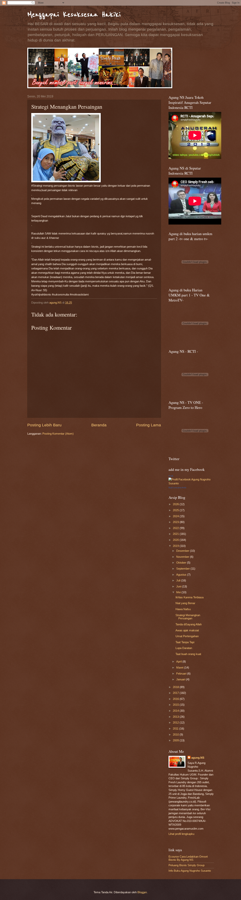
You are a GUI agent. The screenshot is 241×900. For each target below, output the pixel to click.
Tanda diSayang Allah (188, 624)
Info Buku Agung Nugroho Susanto (190, 870)
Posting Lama (148, 425)
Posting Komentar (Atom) (58, 433)
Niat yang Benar (185, 603)
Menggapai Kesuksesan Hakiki (74, 14)
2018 (176, 687)
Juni (179, 586)
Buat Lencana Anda (177, 487)
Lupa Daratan (183, 648)
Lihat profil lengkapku (181, 833)
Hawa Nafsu (183, 609)
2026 (176, 504)
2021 (176, 533)
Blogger (142, 892)
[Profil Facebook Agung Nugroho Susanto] (191, 483)
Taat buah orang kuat (188, 654)
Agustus (181, 574)
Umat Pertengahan (187, 636)
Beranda (99, 425)
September (183, 568)
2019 (176, 545)
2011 (176, 728)
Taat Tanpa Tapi (184, 642)
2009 (176, 740)
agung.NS (197, 757)
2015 (176, 704)
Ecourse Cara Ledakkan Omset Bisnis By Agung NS (188, 858)
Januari (181, 679)
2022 (176, 528)
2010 (176, 734)
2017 (176, 692)
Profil (171, 476)
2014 (176, 710)
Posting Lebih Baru (44, 425)
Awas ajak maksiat (187, 630)
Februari (181, 673)
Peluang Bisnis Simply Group (186, 865)
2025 (176, 510)
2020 (176, 539)
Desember (183, 550)
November (183, 556)
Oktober (181, 562)
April (179, 661)
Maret (180, 667)
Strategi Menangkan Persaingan (187, 617)
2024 (176, 516)
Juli (178, 580)
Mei (179, 592)
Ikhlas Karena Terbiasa (189, 597)
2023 (176, 522)
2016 (176, 698)
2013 (176, 716)
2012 (176, 722)
